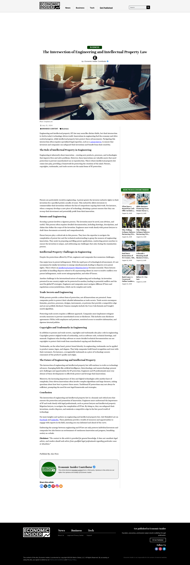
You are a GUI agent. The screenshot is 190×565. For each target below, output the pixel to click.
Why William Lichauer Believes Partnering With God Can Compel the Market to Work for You (128, 235)
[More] (61, 486)
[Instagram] (57, 486)
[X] (45, 486)
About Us (61, 535)
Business (80, 8)
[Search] (148, 7)
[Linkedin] (49, 486)
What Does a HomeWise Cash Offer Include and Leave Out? (128, 209)
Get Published (106, 8)
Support (89, 535)
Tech (92, 8)
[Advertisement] (95, 27)
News (67, 8)
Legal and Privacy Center (75, 535)
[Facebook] (41, 486)
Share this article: (47, 482)
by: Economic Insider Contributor (94, 61)
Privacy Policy (71, 560)
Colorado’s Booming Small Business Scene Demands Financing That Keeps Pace (142, 258)
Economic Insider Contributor (75, 467)
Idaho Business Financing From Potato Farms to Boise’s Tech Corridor (142, 210)
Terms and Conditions (57, 560)
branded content (77, 470)
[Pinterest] (53, 486)
